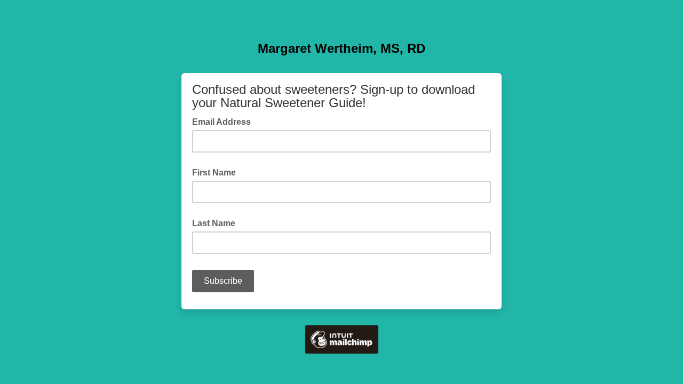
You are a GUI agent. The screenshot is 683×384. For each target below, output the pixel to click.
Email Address (224, 121)
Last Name (213, 223)
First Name (214, 172)
